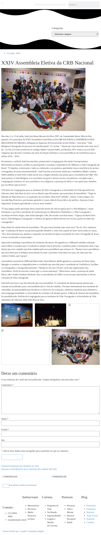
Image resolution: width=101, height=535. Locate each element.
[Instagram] (6, 27)
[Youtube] (9, 27)
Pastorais (32, 485)
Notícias (23, 485)
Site (3, 440)
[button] (50, 4)
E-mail (5, 429)
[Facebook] (4, 27)
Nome (4, 419)
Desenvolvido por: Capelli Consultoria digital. (23, 531)
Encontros (13, 485)
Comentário (7, 385)
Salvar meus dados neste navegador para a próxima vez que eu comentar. (36, 451)
